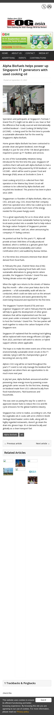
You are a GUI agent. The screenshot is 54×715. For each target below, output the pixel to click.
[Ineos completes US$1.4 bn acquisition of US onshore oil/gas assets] (8, 473)
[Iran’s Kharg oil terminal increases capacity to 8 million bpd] (32, 465)
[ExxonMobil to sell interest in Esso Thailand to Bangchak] (32, 482)
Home (5, 53)
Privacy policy (23, 712)
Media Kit (44, 53)
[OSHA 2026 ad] (27, 47)
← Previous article (13, 443)
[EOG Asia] (27, 27)
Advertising (8, 58)
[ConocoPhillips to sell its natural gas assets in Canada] (20, 675)
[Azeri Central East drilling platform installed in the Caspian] (20, 465)
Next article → (43, 443)
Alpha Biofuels (10, 434)
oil (22, 434)
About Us (17, 53)
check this (7, 693)
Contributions (38, 58)
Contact (30, 53)
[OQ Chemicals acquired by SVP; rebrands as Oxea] (32, 473)
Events (22, 58)
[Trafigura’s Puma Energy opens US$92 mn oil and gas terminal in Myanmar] (8, 465)
